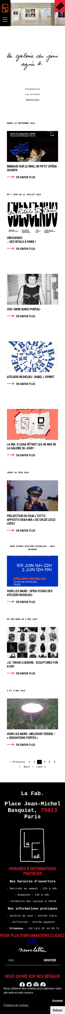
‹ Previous (17, 762)
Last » (41, 766)
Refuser (57, 1010)
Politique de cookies (15, 1005)
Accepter (57, 1000)
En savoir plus (32, 153)
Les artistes (32, 94)
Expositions (32, 100)
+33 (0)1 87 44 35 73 (43, 928)
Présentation (32, 89)
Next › (28, 766)
